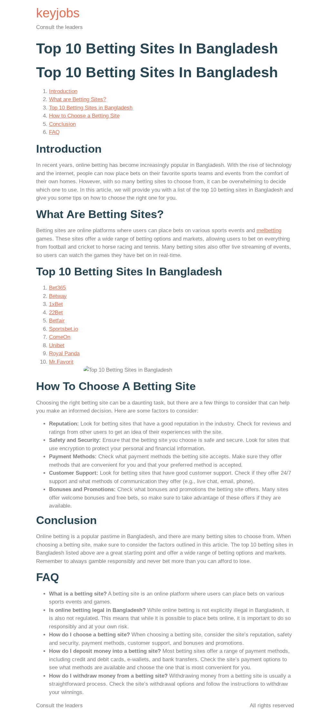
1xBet (56, 304)
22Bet (56, 313)
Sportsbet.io (63, 329)
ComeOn (59, 337)
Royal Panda (64, 353)
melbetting (269, 230)
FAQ (54, 132)
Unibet (56, 345)
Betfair (57, 321)
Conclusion (62, 124)
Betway (58, 296)
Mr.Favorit (61, 362)
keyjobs (58, 13)
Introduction (63, 91)
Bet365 (57, 288)
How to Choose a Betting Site (84, 116)
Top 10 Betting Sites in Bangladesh (90, 108)
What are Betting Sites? (77, 99)
